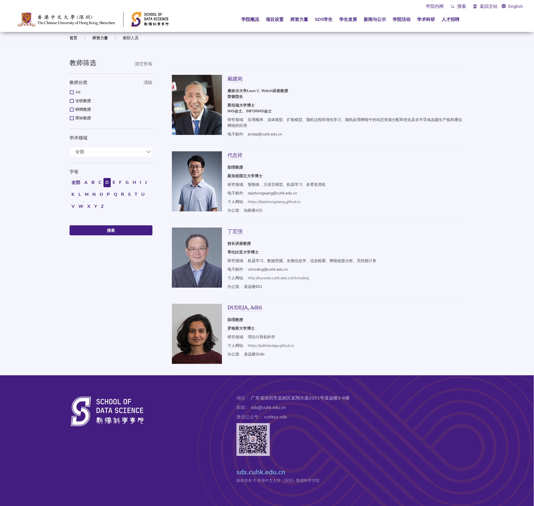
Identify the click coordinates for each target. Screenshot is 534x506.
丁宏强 (235, 231)
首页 (73, 38)
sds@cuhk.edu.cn (268, 407)
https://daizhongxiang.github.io (274, 201)
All (77, 92)
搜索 (461, 6)
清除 (148, 83)
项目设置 (275, 19)
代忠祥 (235, 155)
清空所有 (143, 64)
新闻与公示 (375, 19)
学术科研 (426, 19)
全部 (79, 152)
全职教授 (83, 100)
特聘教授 (83, 109)
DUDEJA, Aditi (245, 307)
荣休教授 (83, 118)
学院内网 (435, 6)
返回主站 (488, 6)
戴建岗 (235, 78)
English (515, 6)
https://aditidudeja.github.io (271, 345)
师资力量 (299, 19)
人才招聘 (450, 19)
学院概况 (250, 19)
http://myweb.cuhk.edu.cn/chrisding (278, 278)
